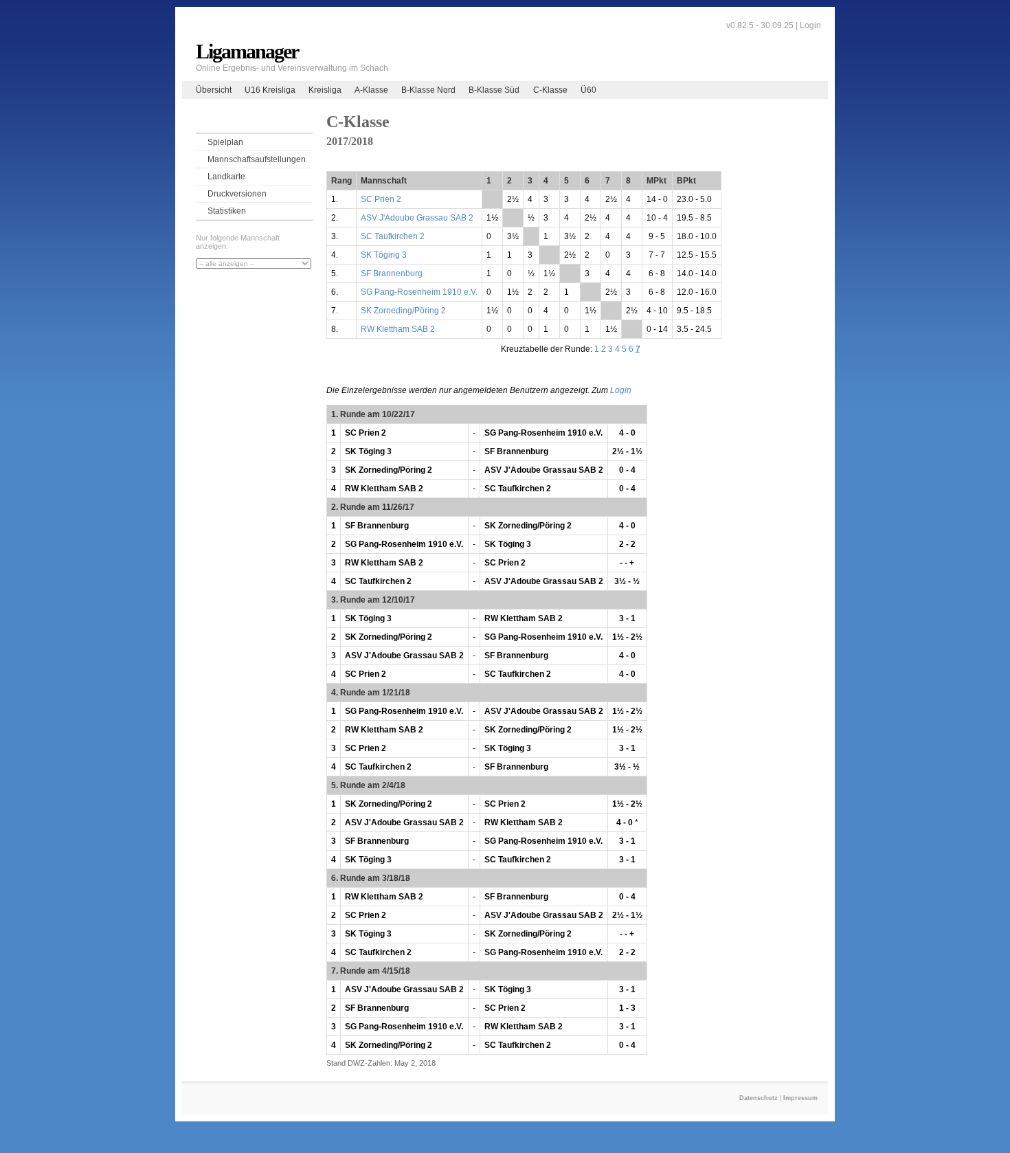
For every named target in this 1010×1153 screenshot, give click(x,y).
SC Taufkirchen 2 (393, 236)
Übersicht (214, 90)
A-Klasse (371, 90)
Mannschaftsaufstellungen (256, 159)
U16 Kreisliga (270, 90)
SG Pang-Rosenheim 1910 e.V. (419, 292)
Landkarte (226, 176)
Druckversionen (237, 194)
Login (810, 25)
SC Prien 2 (381, 199)
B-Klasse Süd (494, 90)
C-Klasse (550, 90)
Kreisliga (324, 90)
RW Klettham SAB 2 (398, 329)
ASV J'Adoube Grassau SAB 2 (417, 218)
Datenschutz (758, 1098)
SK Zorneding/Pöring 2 (403, 310)
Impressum (800, 1098)
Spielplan (225, 142)
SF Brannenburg (392, 273)
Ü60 (588, 90)
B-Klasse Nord (428, 90)
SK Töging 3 (384, 255)
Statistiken (226, 211)
